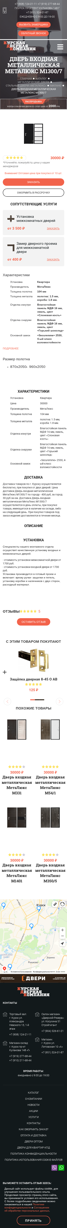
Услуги (33, 1117)
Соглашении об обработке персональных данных (26, 1208)
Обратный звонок (33, 33)
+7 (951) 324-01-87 (37, 12)
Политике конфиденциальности (24, 1205)
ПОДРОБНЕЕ (11, 348)
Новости (33, 1104)
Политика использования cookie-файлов (34, 1159)
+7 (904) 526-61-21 (53, 1030)
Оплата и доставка (33, 1135)
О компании (33, 1098)
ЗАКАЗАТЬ (33, 182)
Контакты (33, 1123)
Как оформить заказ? (33, 1129)
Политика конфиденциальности (33, 1153)
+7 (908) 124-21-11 (26, 3)
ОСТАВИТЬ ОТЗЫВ (34, 621)
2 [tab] (37, 699)
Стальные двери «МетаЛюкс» (26, 85)
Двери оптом (34, 1141)
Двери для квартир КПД (33, 1147)
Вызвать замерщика (33, 24)
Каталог (41, 78)
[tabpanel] (33, 672)
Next (59, 701)
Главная (26, 78)
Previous (7, 701)
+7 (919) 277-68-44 (49, 3)
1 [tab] (32, 699)
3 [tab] (42, 699)
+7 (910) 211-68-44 (20, 1060)
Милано (55, 85)
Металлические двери (33, 82)
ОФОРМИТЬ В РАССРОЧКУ (33, 192)
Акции (33, 1111)
